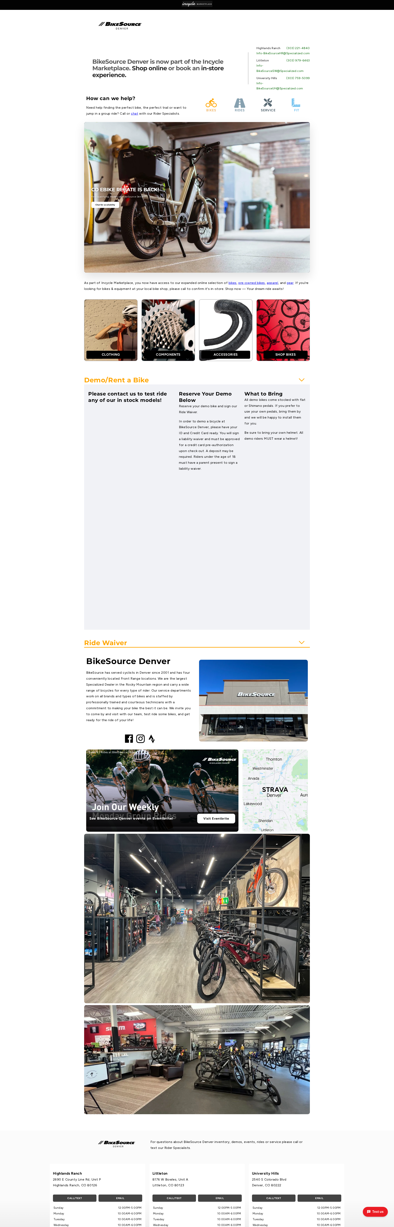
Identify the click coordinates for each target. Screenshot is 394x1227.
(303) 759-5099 (298, 78)
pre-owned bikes (251, 283)
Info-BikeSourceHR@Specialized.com (283, 53)
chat (134, 113)
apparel (272, 283)
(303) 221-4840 (298, 48)
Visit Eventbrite (216, 818)
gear (290, 283)
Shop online (149, 68)
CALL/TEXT (74, 1198)
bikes (233, 283)
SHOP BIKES (285, 354)
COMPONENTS (168, 354)
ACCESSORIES (226, 354)
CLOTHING (111, 354)
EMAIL (120, 1198)
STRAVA (275, 789)
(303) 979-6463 (298, 60)
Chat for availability (105, 205)
